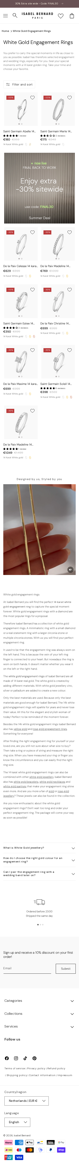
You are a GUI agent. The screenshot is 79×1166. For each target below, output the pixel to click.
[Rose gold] (34, 336)
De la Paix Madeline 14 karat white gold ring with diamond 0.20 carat (19, 445)
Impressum (64, 1075)
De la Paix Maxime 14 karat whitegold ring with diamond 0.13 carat (20, 384)
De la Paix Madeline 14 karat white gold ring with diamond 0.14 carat (57, 266)
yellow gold (20, 729)
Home (5, 31)
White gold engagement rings (32, 31)
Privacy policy (36, 1068)
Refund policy (56, 1068)
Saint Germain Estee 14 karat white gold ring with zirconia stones (19, 324)
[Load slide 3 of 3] (42, 925)
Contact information (42, 1075)
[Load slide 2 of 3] (40, 925)
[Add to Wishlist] (32, 97)
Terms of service (14, 1068)
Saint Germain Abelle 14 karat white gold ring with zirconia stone (19, 131)
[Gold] (30, 276)
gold (51, 791)
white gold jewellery (41, 777)
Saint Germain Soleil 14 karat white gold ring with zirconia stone (57, 384)
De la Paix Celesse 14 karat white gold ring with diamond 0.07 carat (20, 266)
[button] (5, 15)
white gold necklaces (52, 782)
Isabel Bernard (22, 1135)
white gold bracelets (26, 782)
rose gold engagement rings (50, 729)
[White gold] (26, 144)
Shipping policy (17, 1075)
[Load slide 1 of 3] (38, 925)
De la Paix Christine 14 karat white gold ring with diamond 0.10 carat (57, 324)
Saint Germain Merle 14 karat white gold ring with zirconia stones (57, 131)
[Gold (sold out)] (30, 144)
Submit (65, 968)
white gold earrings (14, 786)
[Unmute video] (70, 570)
